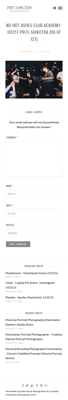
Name (9, 186)
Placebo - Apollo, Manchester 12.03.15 (29, 297)
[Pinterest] (41, 385)
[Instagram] (45, 385)
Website (10, 225)
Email (10, 205)
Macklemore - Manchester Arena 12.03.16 (31, 273)
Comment (12, 137)
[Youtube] (31, 385)
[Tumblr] (36, 385)
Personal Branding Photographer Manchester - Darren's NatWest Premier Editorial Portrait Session (33, 353)
